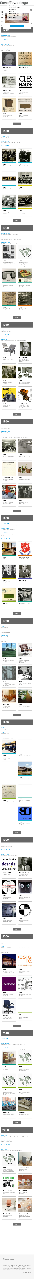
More (17, 123)
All (4, 23)
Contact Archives (27, 1272)
